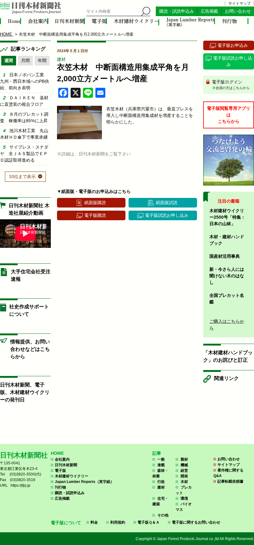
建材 (61, 59)
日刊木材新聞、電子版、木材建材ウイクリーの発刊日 (25, 392)
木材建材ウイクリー (71, 476)
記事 (156, 453)
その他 (163, 515)
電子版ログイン (230, 84)
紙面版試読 (166, 202)
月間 (25, 60)
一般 (161, 459)
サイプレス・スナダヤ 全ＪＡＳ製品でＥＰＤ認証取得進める (24, 154)
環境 (184, 498)
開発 (184, 476)
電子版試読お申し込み (166, 215)
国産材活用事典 (224, 256)
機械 (184, 465)
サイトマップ (239, 3)
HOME (57, 453)
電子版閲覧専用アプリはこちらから (228, 115)
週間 (8, 60)
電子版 (60, 470)
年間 (42, 60)
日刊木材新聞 (66, 465)
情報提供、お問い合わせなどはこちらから (30, 349)
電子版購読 (95, 215)
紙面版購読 (95, 202)
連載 (161, 465)
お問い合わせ (238, 11)
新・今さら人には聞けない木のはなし (226, 276)
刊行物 (60, 487)
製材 (184, 459)
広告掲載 (209, 11)
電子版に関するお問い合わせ (196, 522)
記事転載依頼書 (230, 481)
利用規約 (117, 522)
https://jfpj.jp (20, 485)
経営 (184, 470)
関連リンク (226, 378)
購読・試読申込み (176, 11)
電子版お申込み (232, 45)
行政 (161, 482)
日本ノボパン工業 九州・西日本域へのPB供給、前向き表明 (24, 81)
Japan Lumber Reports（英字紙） (84, 482)
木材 (184, 482)
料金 (94, 522)
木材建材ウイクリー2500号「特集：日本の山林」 (227, 217)
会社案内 (62, 459)
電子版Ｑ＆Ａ (149, 522)
